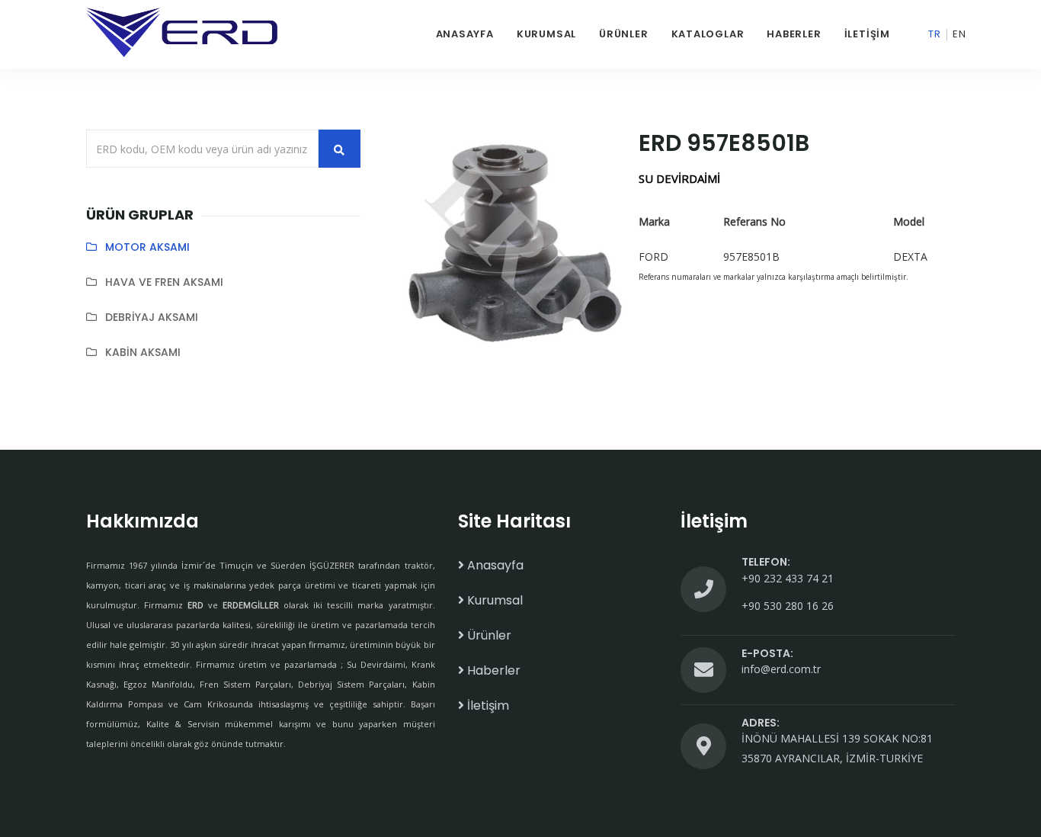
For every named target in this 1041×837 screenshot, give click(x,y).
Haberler (794, 34)
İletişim (867, 34)
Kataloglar (708, 34)
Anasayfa (465, 34)
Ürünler (623, 34)
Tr (934, 34)
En (959, 34)
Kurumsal (546, 34)
